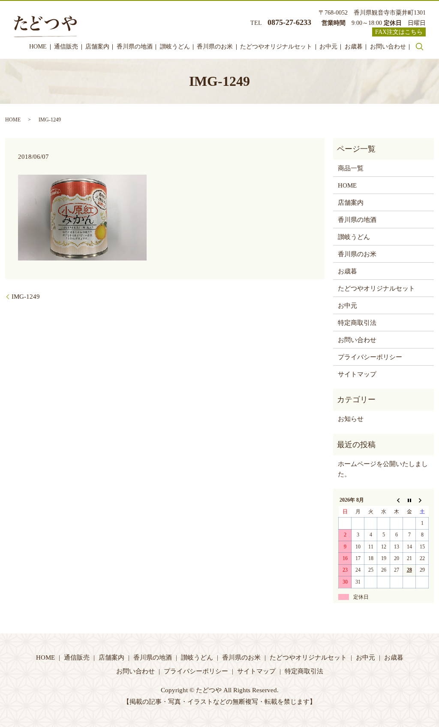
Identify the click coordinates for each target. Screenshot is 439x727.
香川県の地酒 (135, 46)
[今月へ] (409, 500)
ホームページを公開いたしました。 (383, 469)
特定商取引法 (357, 322)
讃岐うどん (175, 46)
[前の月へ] (396, 500)
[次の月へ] (422, 500)
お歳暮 (354, 46)
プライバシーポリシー (370, 357)
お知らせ (351, 418)
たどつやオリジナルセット (276, 46)
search (419, 46)
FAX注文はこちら (399, 32)
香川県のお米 (215, 46)
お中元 (328, 46)
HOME (38, 46)
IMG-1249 (26, 296)
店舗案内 (97, 46)
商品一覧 (351, 168)
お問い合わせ (388, 46)
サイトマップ (357, 374)
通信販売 (66, 46)
